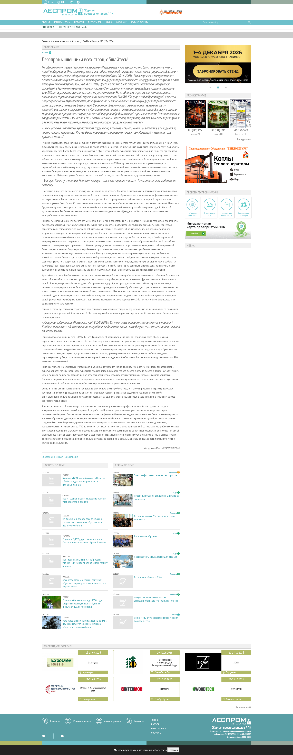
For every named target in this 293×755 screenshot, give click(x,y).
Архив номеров (61, 41)
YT (62, 736)
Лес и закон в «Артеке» (145, 536)
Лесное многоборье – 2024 (147, 577)
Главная (46, 22)
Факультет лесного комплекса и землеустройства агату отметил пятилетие (156, 599)
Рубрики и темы (62, 22)
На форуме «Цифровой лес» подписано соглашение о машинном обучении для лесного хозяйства (82, 522)
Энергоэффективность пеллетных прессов (155, 475)
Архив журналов (112, 721)
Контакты (139, 721)
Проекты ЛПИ (95, 22)
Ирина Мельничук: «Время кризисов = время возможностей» (156, 619)
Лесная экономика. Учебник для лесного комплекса (154, 517)
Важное (155, 720)
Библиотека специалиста (192, 214)
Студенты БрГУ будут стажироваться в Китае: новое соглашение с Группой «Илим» (84, 541)
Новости (79, 22)
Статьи (75, 41)
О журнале (121, 22)
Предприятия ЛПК (209, 214)
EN (62, 2)
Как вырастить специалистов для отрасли (155, 556)
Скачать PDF (195, 134)
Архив (109, 22)
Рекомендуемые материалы (73, 27)
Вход (51, 2)
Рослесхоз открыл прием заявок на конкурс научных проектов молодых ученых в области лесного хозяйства (84, 624)
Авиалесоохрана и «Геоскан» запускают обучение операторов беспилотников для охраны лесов (84, 583)
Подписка (55, 721)
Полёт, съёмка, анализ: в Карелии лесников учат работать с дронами (84, 500)
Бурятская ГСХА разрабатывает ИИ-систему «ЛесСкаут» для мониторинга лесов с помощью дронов (84, 481)
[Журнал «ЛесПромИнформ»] (81, 12)
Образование (48, 27)
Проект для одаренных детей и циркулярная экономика (157, 497)
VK (71, 2)
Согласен (173, 750)
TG (78, 2)
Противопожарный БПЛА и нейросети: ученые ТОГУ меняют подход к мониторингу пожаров (85, 563)
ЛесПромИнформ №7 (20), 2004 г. (99, 41)
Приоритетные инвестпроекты (226, 214)
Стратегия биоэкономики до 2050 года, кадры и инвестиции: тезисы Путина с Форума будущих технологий (82, 603)
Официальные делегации (243, 214)
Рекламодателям (139, 22)
